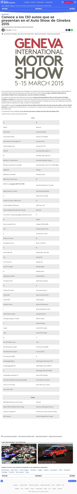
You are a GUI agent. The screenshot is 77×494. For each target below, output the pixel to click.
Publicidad (58, 485)
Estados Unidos (39, 488)
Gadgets (40, 470)
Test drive (11, 472)
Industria (46, 470)
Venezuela (60, 488)
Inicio (2, 5)
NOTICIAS (4, 9)
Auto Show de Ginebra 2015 (26, 34)
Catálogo (27, 2)
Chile (22, 488)
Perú (50, 488)
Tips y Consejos (19, 472)
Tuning (27, 472)
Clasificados (40, 2)
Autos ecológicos (24, 470)
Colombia (27, 488)
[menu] (75, 2)
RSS (63, 485)
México (45, 488)
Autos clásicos (14, 470)
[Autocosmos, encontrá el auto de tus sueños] (8, 2)
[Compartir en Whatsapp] (72, 30)
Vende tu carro (68, 2)
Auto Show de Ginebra (10, 34)
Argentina (17, 488)
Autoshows (5, 14)
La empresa (15, 485)
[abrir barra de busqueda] (63, 2)
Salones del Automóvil (53, 34)
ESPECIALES (38, 9)
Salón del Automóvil (40, 34)
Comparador (48, 2)
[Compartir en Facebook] (67, 30)
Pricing (53, 485)
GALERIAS (72, 9)
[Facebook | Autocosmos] (2, 481)
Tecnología (4, 472)
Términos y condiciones (34, 485)
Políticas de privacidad (45, 485)
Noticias (33, 2)
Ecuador (32, 488)
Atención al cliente (23, 485)
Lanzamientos (53, 470)
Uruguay (54, 488)
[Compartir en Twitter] (69, 30)
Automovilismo (5, 470)
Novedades (67, 470)
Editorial (7, 5)
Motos (60, 470)
